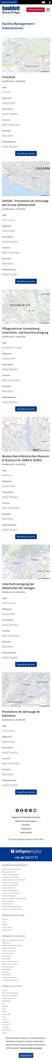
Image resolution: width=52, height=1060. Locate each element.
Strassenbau (6, 975)
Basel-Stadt (6, 1001)
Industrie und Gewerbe (9, 885)
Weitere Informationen (31, 1048)
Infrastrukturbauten (9, 888)
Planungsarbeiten (8, 967)
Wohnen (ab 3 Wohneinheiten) (12, 906)
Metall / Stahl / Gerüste (9, 964)
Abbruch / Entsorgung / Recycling (13, 940)
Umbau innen (6, 930)
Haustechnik (6, 956)
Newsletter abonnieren (26, 821)
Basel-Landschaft (8, 998)
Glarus (4, 1011)
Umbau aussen (7, 927)
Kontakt (26, 824)
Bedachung (6, 943)
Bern (3, 1003)
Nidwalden (6, 1025)
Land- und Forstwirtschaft (11, 893)
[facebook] (21, 810)
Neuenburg (6, 1022)
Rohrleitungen (7, 969)
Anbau (4, 922)
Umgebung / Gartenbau (10, 980)
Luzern (4, 1019)
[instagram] (30, 810)
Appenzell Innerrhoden (9, 995)
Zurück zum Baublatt (9, 2)
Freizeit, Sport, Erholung (10, 874)
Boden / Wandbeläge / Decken (12, 945)
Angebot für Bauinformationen (26, 817)
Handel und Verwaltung (10, 882)
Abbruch (5, 919)
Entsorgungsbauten (8, 872)
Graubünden (6, 1014)
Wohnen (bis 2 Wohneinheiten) (12, 909)
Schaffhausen (7, 1030)
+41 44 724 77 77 (26, 857)
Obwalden (5, 1027)
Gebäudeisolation (8, 953)
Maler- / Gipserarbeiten (9, 961)
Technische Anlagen (9, 896)
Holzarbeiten (6, 959)
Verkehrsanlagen (8, 901)
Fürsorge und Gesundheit (10, 877)
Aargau (4, 990)
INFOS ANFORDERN (35, 10)
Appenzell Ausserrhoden (10, 993)
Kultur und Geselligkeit (9, 890)
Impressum (26, 828)
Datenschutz (26, 832)
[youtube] (35, 810)
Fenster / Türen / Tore (9, 951)
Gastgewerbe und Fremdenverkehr (14, 880)
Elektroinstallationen (9, 948)
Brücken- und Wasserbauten (11, 869)
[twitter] (17, 810)
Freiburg (5, 1006)
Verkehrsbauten (7, 904)
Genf (3, 1009)
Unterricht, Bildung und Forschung (14, 898)
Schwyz (4, 1033)
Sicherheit (5, 972)
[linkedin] (26, 810)
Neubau (4, 925)
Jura (3, 1017)
